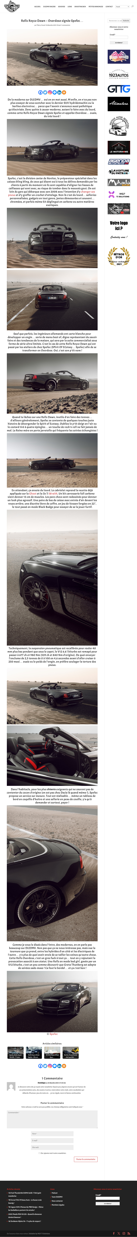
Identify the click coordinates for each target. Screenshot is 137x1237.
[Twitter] (45, 92)
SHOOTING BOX (80, 7)
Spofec (54, 1034)
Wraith (53, 493)
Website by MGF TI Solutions (39, 1234)
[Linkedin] (59, 92)
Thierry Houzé (41, 25)
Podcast (54, 1193)
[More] (64, 92)
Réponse (91, 1084)
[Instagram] (50, 92)
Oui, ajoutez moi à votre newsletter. (53, 1153)
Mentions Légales (58, 1205)
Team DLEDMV (57, 1197)
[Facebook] (40, 92)
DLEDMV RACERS (49, 7)
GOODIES (61, 7)
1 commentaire (66, 25)
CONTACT (109, 7)
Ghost (32, 493)
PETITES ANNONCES (96, 7)
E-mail (112, 35)
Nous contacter (57, 1201)
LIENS (70, 7)
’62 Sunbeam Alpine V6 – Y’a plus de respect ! (24, 1221)
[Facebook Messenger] (54, 92)
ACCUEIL (37, 7)
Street (59, 25)
